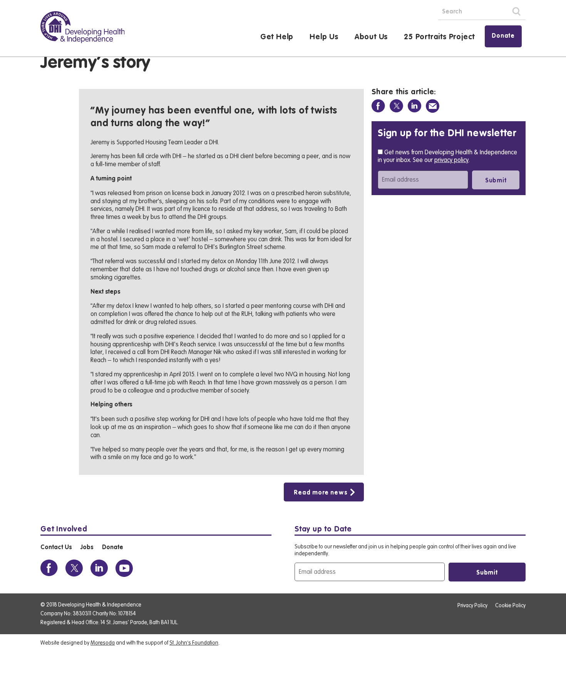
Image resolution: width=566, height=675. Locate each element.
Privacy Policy (472, 605)
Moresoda (102, 643)
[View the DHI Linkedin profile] (99, 568)
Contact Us (56, 548)
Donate (503, 36)
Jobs (86, 548)
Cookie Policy (510, 605)
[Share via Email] (432, 106)
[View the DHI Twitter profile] (74, 568)
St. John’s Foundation (193, 643)
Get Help (276, 37)
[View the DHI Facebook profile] (49, 568)
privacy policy (451, 160)
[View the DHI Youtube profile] (124, 568)
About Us (371, 37)
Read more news (320, 493)
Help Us (324, 37)
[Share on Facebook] (378, 106)
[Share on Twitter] (396, 106)
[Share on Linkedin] (414, 106)
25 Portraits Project (439, 37)
